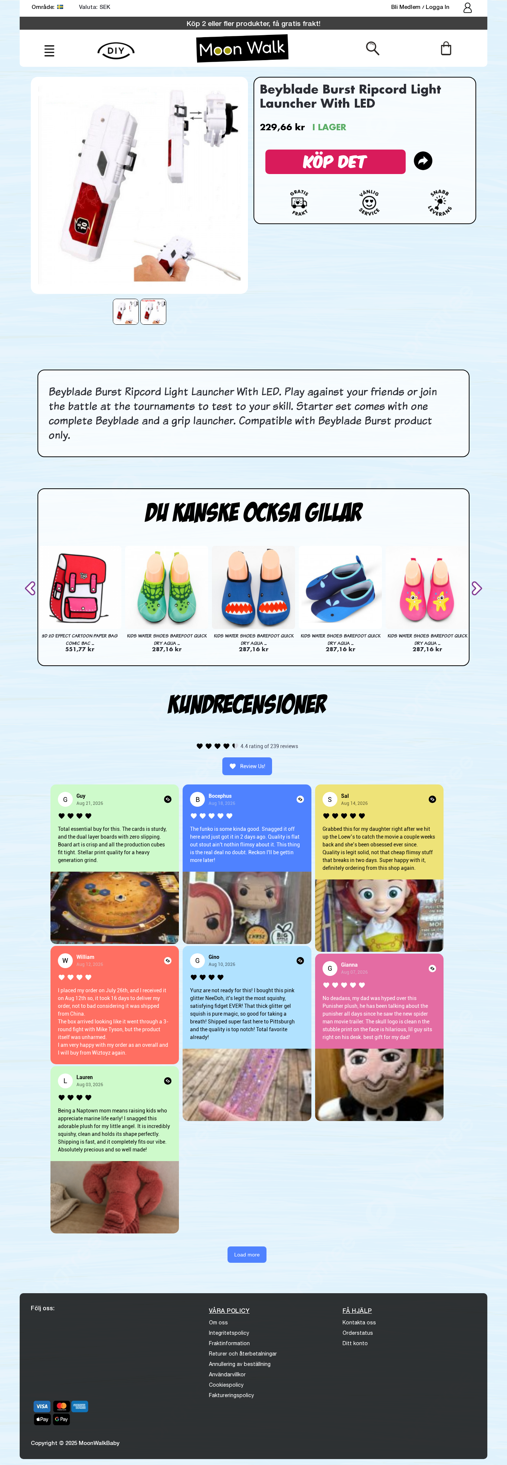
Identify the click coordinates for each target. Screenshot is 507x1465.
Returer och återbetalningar (243, 1354)
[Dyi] (116, 46)
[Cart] (446, 48)
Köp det (335, 160)
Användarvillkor (227, 1374)
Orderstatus (358, 1333)
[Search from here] (373, 48)
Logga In (437, 6)
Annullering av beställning (240, 1364)
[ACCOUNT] (468, 8)
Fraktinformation (229, 1343)
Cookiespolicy (226, 1385)
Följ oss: (43, 1307)
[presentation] (31, 588)
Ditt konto (355, 1343)
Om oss (218, 1322)
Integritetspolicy (229, 1333)
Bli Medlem (406, 6)
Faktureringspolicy (231, 1395)
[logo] (242, 48)
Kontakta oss (359, 1322)
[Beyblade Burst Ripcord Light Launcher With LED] (126, 312)
